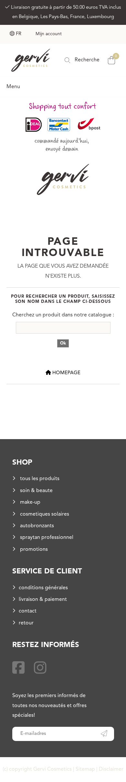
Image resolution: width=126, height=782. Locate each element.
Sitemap (85, 769)
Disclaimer (111, 769)
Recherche (86, 60)
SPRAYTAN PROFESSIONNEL (46, 537)
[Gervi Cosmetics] (30, 60)
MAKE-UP (29, 502)
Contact (28, 611)
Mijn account (49, 34)
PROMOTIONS (33, 549)
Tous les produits (39, 478)
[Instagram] (40, 669)
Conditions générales (43, 588)
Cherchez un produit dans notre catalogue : (63, 315)
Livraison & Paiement (43, 599)
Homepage (65, 373)
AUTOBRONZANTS (36, 526)
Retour (26, 623)
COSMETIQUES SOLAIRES (44, 514)
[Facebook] (18, 669)
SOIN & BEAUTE (36, 490)
